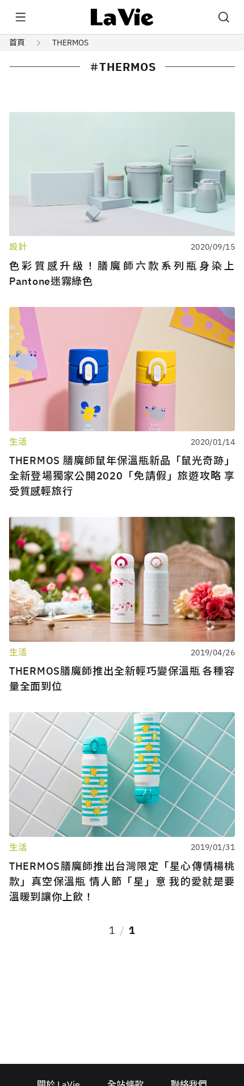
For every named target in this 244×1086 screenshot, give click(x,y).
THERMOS (70, 42)
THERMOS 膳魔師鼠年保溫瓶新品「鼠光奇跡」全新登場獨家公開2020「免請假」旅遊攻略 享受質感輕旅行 (122, 476)
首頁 (17, 42)
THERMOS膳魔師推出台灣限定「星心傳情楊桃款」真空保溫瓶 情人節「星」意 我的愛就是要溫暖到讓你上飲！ (122, 881)
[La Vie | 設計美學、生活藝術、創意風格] (122, 17)
